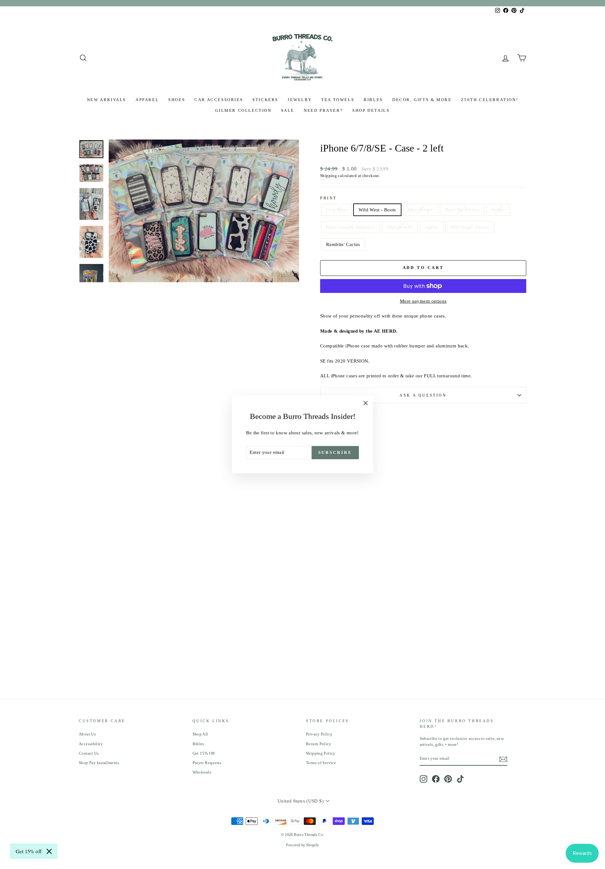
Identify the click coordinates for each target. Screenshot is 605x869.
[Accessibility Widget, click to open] (590, 435)
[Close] (49, 851)
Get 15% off (29, 851)
